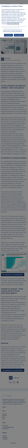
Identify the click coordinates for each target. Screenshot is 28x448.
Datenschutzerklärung (13, 23)
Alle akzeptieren (19, 35)
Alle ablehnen (8, 35)
